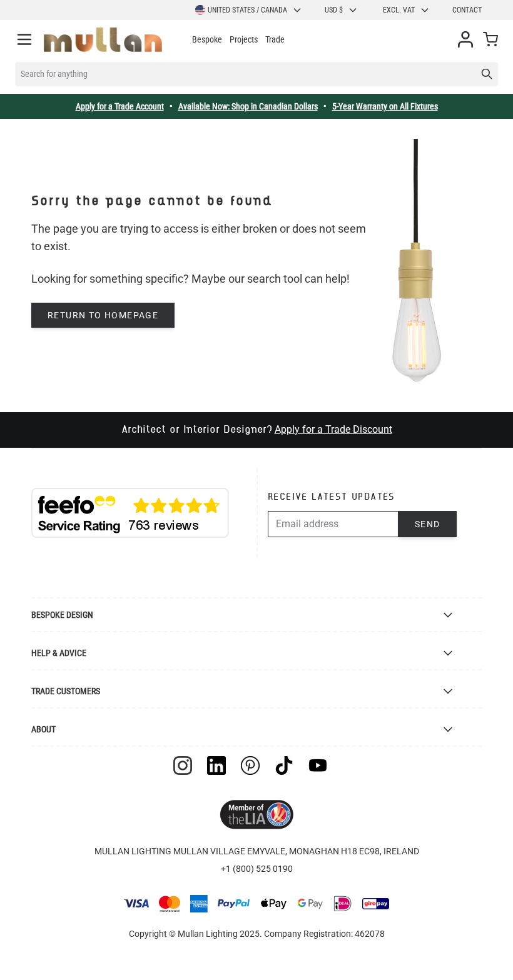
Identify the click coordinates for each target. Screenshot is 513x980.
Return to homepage (103, 315)
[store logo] (103, 40)
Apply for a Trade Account (120, 106)
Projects (244, 39)
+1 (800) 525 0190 (257, 869)
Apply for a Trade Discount (333, 429)
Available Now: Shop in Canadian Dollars (248, 106)
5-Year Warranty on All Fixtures (385, 106)
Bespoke (207, 39)
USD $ (334, 10)
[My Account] (465, 39)
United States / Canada (247, 10)
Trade (275, 39)
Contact (467, 10)
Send (427, 524)
